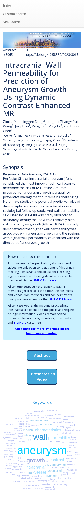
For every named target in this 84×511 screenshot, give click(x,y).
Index (7, 5)
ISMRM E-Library (44, 280)
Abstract (42, 355)
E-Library (20, 322)
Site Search (11, 22)
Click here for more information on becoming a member (42, 331)
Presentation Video (43, 376)
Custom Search (14, 14)
